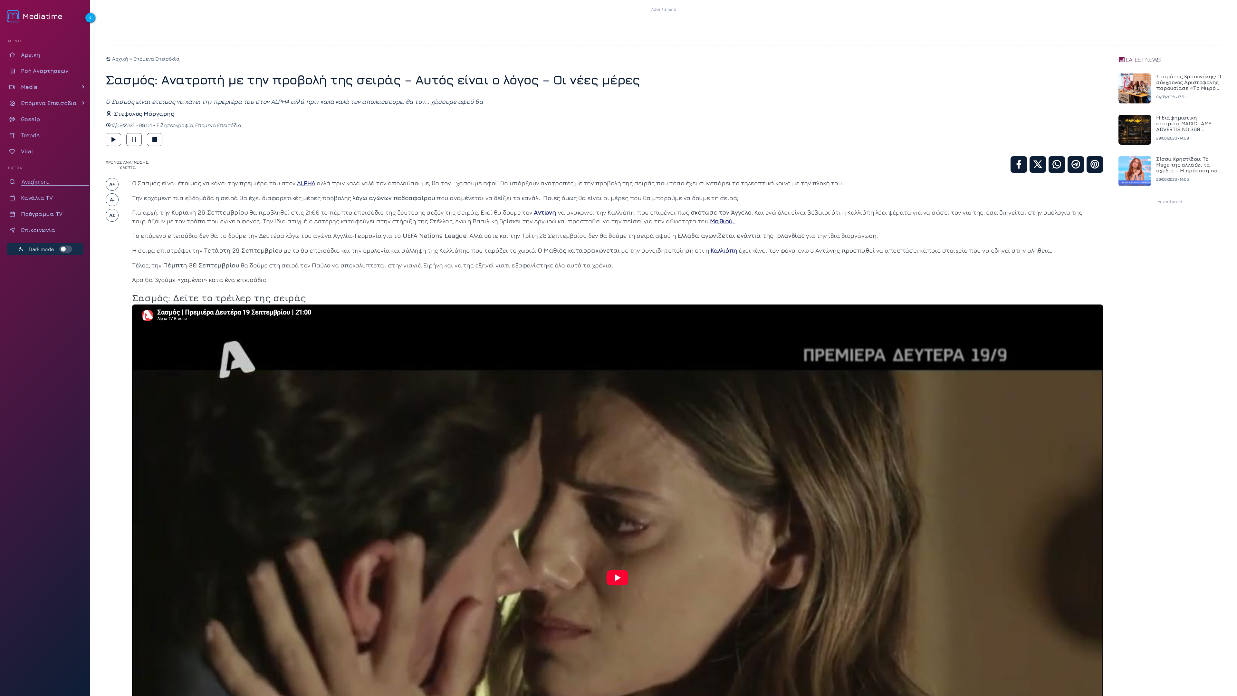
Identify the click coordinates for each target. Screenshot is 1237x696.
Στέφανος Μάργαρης (144, 113)
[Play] (113, 139)
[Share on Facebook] (1019, 164)
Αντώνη (545, 212)
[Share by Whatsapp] (1057, 164)
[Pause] (134, 139)
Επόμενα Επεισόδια (156, 59)
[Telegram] (1076, 164)
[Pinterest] (1095, 164)
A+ (112, 184)
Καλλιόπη (724, 250)
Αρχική (119, 59)
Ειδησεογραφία (175, 125)
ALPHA (306, 183)
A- (112, 199)
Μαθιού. (723, 221)
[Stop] (154, 139)
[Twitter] (1038, 164)
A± (112, 215)
